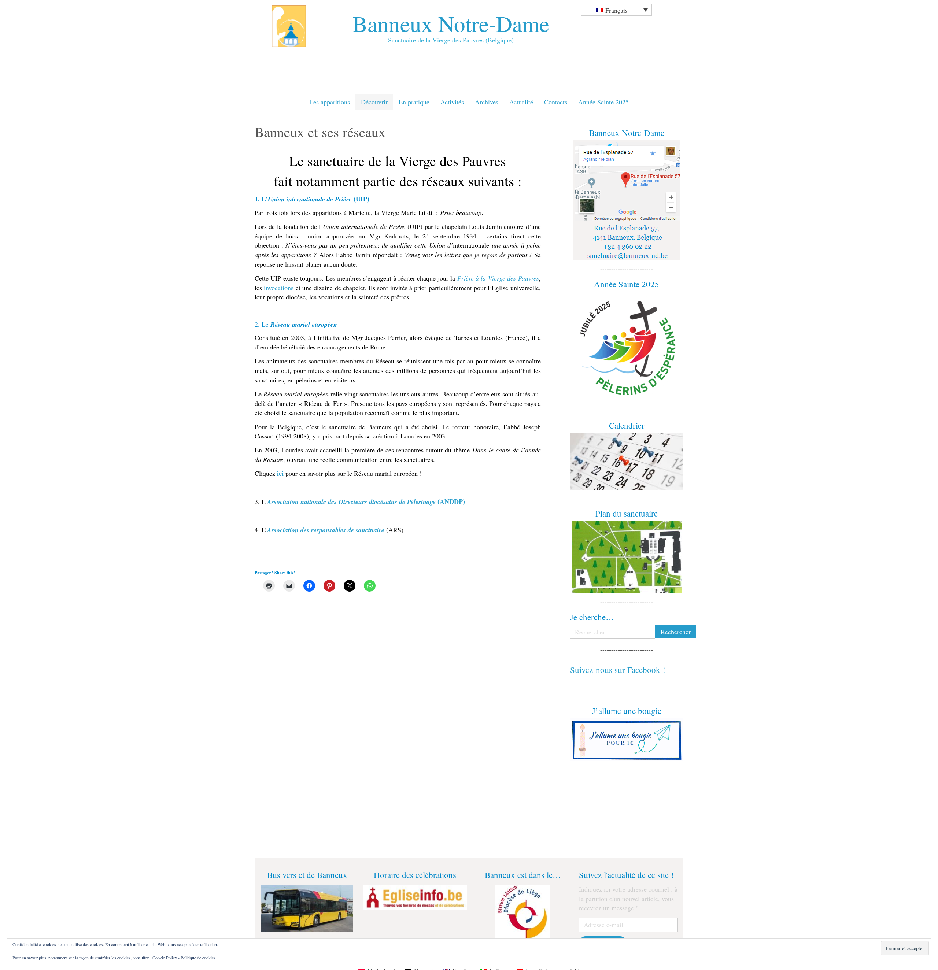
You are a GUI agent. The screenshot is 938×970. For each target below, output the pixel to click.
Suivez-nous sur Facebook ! (617, 669)
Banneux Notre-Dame (450, 23)
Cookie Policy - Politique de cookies (183, 957)
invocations (278, 287)
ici (280, 473)
